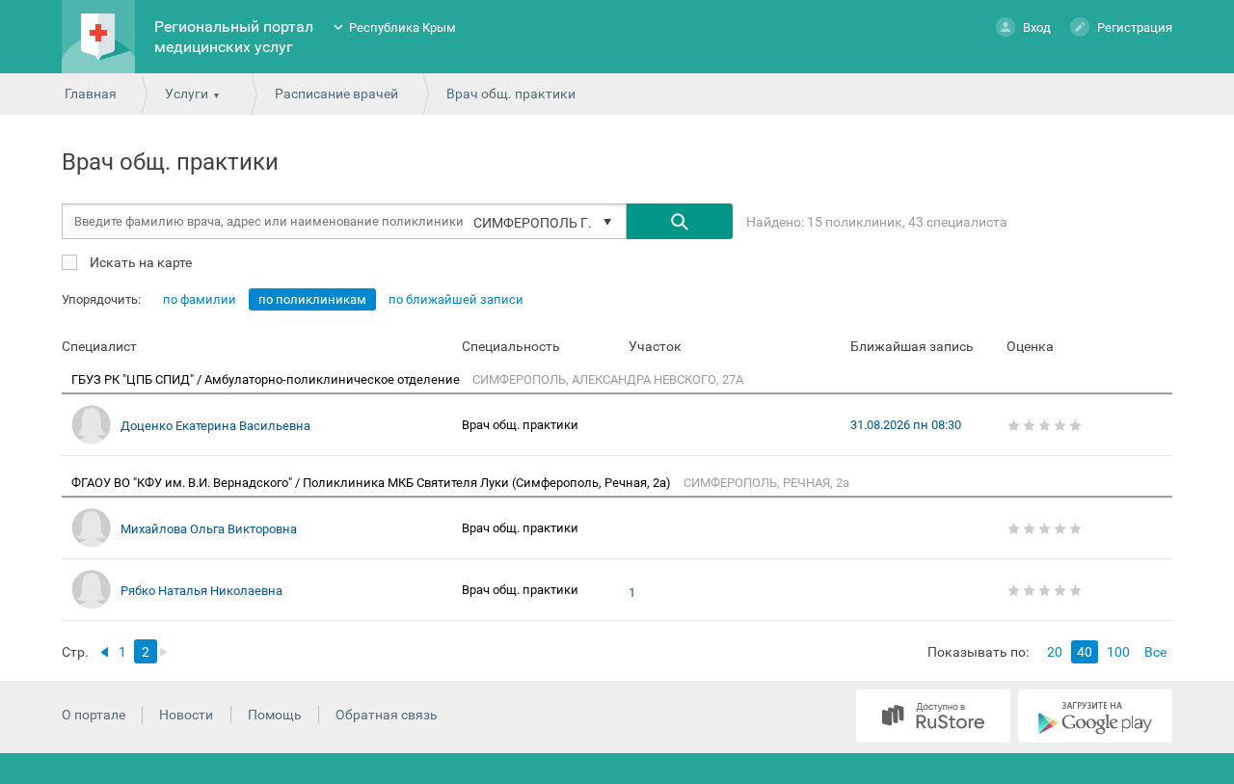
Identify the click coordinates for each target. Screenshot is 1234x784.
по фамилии (199, 299)
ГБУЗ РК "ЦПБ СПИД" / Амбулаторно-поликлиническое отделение (267, 379)
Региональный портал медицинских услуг (233, 36)
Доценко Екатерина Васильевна (215, 426)
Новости (186, 714)
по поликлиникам (312, 299)
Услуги (186, 93)
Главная (91, 93)
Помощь (275, 714)
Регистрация (1134, 27)
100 (1118, 652)
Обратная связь (386, 714)
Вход (1037, 27)
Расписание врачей (336, 93)
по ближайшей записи (456, 299)
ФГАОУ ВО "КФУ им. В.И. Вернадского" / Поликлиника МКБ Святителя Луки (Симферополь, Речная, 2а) (372, 482)
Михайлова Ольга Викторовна (209, 529)
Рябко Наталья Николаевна (201, 590)
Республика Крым (402, 27)
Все (1155, 652)
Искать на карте (139, 262)
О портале (93, 714)
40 (1084, 652)
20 (1054, 652)
